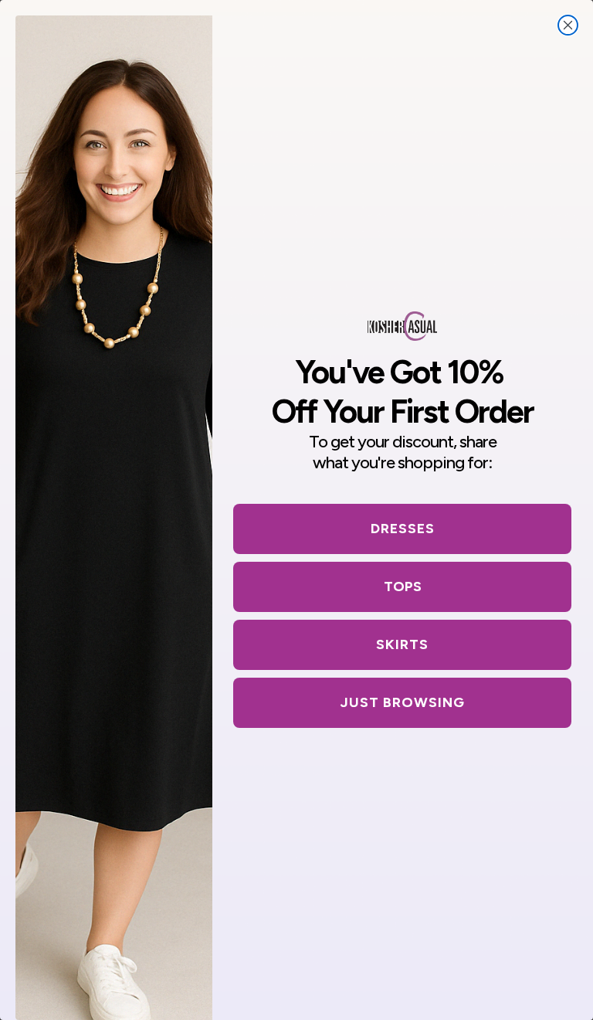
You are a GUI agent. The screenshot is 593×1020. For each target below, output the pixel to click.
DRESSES (403, 528)
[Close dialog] (568, 25)
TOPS (403, 586)
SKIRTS (402, 644)
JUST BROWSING (403, 702)
